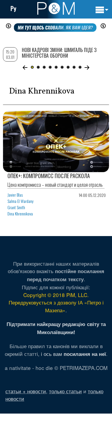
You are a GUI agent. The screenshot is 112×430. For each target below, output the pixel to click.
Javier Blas (15, 195)
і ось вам (73, 353)
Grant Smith (16, 207)
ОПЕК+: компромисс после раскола (48, 176)
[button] (25, 67)
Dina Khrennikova (20, 213)
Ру (13, 8)
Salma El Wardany (20, 201)
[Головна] (56, 8)
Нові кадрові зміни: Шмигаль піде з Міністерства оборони (59, 52)
